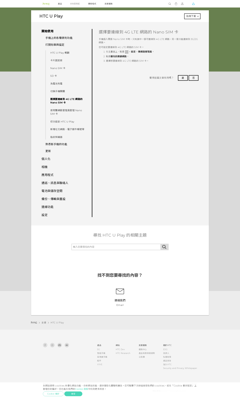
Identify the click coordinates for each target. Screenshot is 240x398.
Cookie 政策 (81, 389)
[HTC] (46, 3)
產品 (60, 4)
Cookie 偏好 (53, 394)
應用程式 (92, 4)
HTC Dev (120, 349)
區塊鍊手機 (102, 357)
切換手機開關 (57, 91)
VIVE (99, 364)
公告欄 (142, 357)
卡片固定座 (56, 60)
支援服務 (109, 4)
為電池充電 (56, 83)
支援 (44, 322)
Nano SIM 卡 (57, 68)
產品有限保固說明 (147, 353)
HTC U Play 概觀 (59, 52)
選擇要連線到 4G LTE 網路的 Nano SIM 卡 (66, 101)
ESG (165, 349)
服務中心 (143, 349)
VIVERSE (75, 4)
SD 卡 (53, 75)
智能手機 (101, 353)
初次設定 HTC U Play (62, 121)
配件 (99, 360)
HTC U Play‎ (57, 322)
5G (98, 349)
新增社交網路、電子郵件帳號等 (67, 129)
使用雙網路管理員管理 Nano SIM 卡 (66, 112)
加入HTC (167, 364)
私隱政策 (167, 357)
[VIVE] (193, 3)
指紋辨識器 (56, 137)
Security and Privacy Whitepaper (180, 368)
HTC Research (123, 353)
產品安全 (167, 360)
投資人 (166, 353)
